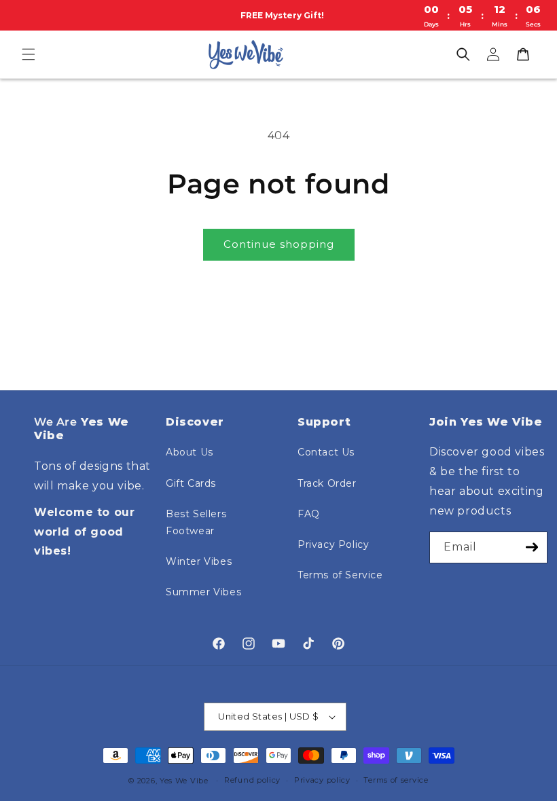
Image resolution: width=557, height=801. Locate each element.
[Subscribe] (532, 547)
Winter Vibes (199, 561)
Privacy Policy (333, 544)
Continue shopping (278, 244)
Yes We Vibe (184, 780)
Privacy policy (322, 780)
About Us (189, 452)
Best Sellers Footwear (196, 522)
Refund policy (252, 780)
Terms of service (395, 780)
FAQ (309, 514)
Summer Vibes (203, 592)
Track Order (327, 483)
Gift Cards (191, 483)
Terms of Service (340, 575)
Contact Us (326, 452)
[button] (28, 54)
